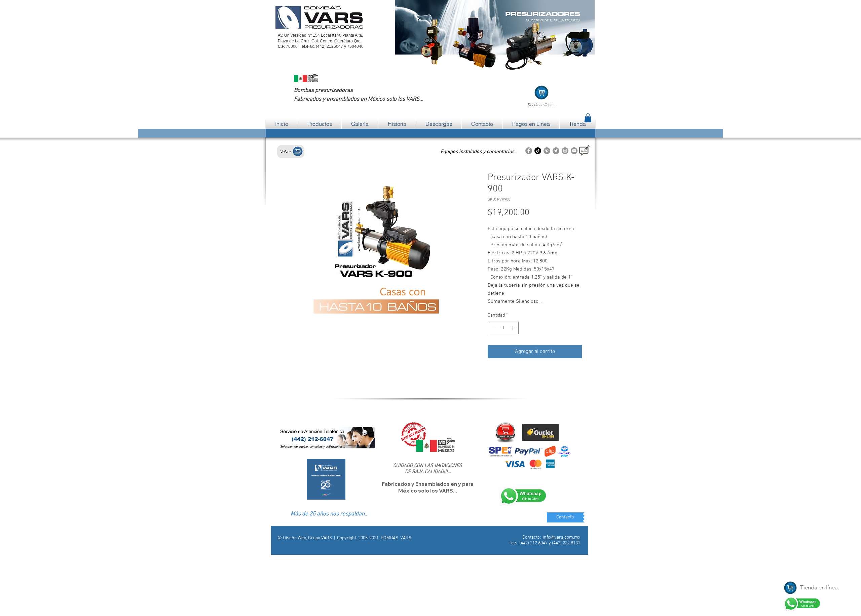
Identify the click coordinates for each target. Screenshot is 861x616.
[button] (588, 117)
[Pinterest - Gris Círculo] (547, 150)
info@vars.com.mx (561, 537)
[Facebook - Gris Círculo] (528, 150)
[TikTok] (537, 150)
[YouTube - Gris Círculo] (574, 150)
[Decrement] (493, 328)
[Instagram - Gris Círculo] (565, 150)
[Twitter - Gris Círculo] (556, 150)
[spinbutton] (503, 328)
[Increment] (513, 328)
